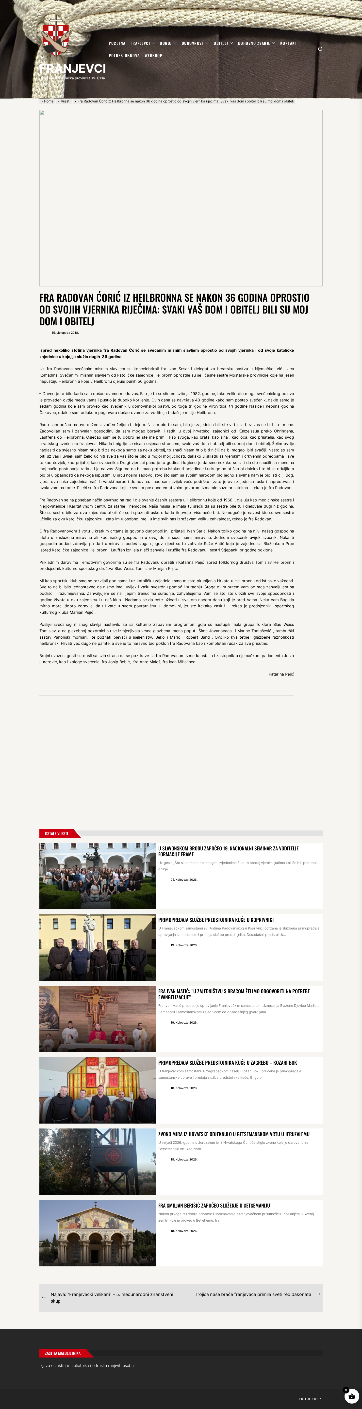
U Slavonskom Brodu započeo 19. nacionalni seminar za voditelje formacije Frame (228, 851)
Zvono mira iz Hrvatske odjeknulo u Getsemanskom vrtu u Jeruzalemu (234, 1134)
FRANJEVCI (72, 68)
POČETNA (117, 43)
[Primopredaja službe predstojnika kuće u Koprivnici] (97, 947)
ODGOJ (166, 43)
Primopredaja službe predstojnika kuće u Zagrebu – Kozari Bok (227, 1062)
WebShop (154, 55)
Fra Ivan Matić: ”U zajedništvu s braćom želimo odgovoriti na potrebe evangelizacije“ (234, 994)
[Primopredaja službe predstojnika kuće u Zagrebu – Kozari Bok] (97, 1090)
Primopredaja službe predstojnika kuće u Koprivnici (216, 919)
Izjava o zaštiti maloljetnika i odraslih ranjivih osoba (86, 1365)
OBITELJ (221, 43)
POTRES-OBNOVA (124, 55)
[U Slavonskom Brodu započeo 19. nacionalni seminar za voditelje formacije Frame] (97, 876)
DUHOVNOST (193, 43)
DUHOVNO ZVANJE (254, 43)
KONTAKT (288, 43)
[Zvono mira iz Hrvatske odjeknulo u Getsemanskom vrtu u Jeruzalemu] (97, 1161)
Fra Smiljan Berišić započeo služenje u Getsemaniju (214, 1205)
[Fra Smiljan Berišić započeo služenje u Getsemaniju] (97, 1233)
